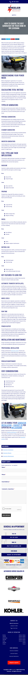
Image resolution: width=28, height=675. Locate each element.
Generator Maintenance (8, 456)
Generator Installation (8, 449)
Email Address (6, 481)
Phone (4, 474)
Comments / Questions (8, 489)
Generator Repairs (7, 453)
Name (4, 467)
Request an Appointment (14, 554)
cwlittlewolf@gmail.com (14, 546)
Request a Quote (14, 662)
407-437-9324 (15, 2)
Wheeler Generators (14, 8)
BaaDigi (14, 669)
